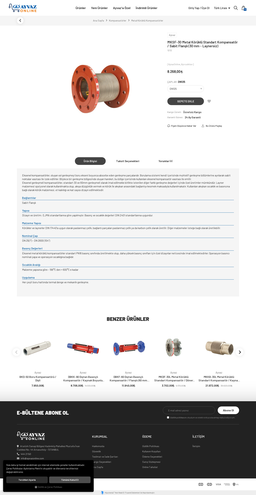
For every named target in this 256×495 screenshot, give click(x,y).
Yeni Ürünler (99, 8)
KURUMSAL (99, 436)
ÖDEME (147, 436)
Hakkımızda (98, 446)
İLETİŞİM (198, 436)
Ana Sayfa (97, 467)
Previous (16, 352)
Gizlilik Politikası (150, 446)
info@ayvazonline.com (32, 458)
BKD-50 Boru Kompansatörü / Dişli (38, 378)
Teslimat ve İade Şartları (105, 456)
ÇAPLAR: (176, 81)
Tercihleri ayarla (27, 479)
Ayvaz (37, 372)
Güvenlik (96, 451)
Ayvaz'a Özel (121, 8)
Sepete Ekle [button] (185, 101)
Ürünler (81, 8)
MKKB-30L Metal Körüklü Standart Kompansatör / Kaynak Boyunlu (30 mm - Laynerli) (219, 378)
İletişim (196, 446)
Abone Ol (228, 410)
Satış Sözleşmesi (151, 461)
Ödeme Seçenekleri (152, 456)
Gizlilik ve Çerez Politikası (50, 487)
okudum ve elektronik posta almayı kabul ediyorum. (202, 417)
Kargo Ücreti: (174, 112)
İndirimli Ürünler (146, 8)
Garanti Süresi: (175, 117)
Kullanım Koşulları (151, 451)
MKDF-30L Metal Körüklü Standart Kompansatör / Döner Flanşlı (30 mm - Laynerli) (173, 378)
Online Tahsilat (150, 467)
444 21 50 (26, 453)
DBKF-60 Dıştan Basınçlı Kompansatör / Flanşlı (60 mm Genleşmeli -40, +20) (128, 378)
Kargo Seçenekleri (101, 461)
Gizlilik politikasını (178, 417)
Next (239, 352)
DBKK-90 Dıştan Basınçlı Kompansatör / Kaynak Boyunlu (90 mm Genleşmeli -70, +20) (83, 378)
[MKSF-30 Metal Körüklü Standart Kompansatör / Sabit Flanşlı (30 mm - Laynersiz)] (101, 88)
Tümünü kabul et (70, 479)
